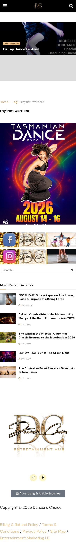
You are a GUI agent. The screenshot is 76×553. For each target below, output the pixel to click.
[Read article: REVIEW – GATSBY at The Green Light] (8, 356)
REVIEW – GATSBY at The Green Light (44, 353)
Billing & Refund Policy (19, 524)
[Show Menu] (5, 6)
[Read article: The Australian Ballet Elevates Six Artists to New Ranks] (8, 372)
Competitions (11, 43)
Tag (14, 102)
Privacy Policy (35, 531)
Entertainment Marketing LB (24, 537)
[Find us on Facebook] (42, 477)
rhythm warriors (32, 102)
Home (4, 102)
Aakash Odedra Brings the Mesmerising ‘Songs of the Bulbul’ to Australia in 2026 (47, 316)
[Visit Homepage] (38, 6)
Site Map (58, 531)
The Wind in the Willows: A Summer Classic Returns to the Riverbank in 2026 (47, 335)
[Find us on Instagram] (33, 477)
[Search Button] (71, 6)
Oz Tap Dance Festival (21, 49)
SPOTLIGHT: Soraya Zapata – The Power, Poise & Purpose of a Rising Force (46, 297)
